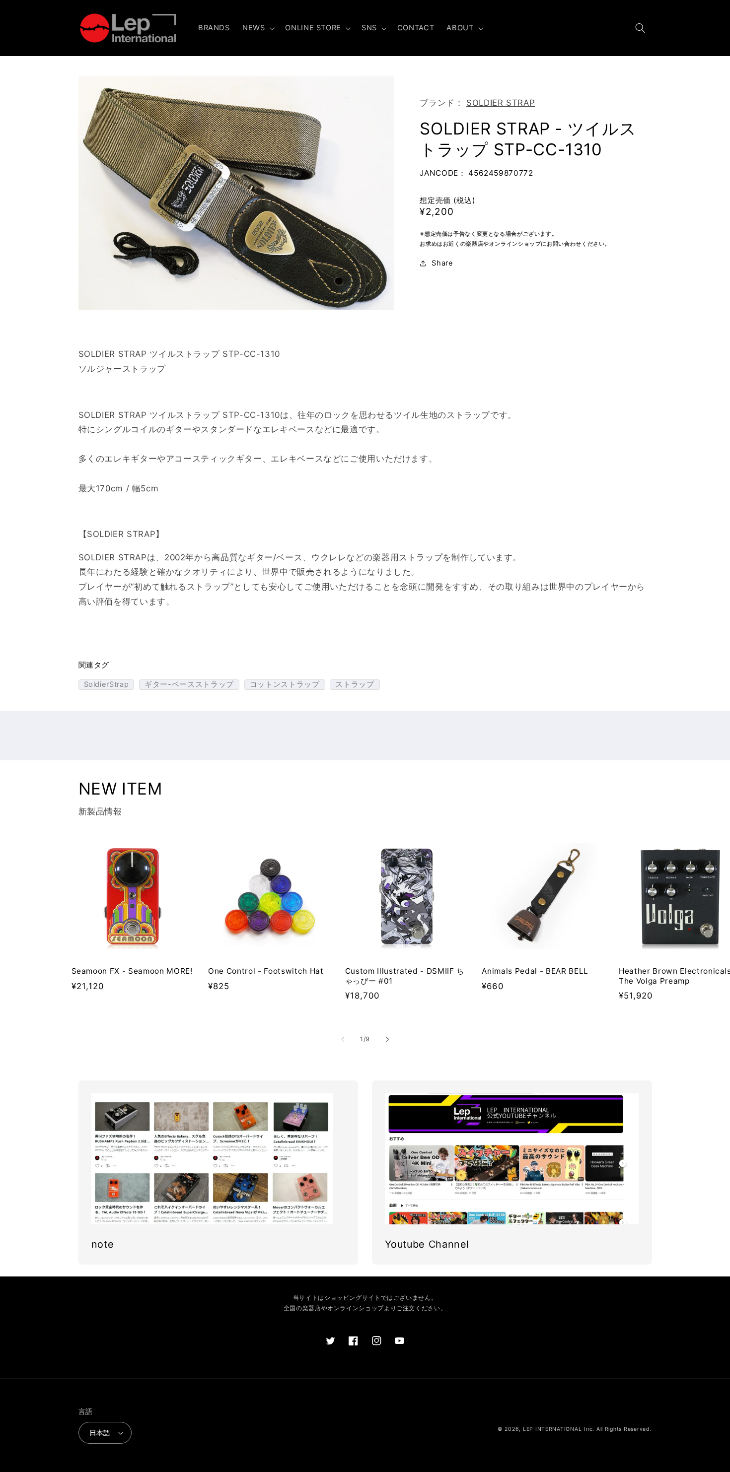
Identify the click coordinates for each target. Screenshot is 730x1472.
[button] (257, 28)
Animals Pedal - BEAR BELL (535, 971)
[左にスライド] (343, 1040)
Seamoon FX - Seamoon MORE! (132, 971)
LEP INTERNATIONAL (552, 1429)
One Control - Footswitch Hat (265, 971)
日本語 (100, 1433)
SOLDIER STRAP (500, 103)
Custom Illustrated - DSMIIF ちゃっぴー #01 (404, 976)
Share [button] (442, 263)
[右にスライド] (387, 1040)
